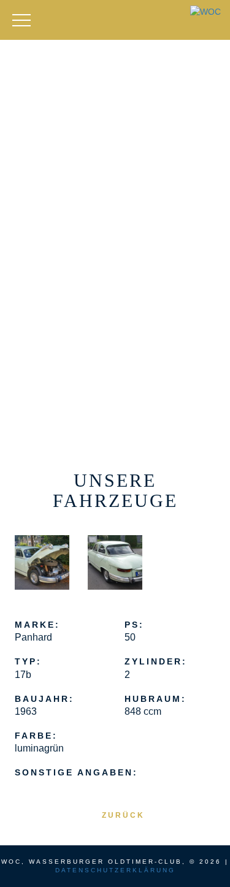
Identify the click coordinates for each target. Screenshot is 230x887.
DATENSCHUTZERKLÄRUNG (115, 870)
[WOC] (205, 11)
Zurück (123, 815)
